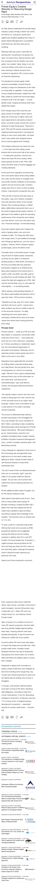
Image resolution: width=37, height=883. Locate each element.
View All (20, 731)
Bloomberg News (13, 17)
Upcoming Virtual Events (13, 736)
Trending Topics (9, 731)
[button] (2, 21)
